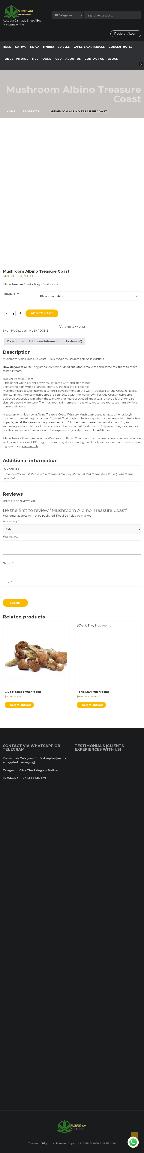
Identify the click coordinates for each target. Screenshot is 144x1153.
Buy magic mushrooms (65, 359)
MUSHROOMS (42, 58)
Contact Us (94, 58)
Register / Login (125, 33)
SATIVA (20, 46)
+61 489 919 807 (71, 1100)
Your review (11, 536)
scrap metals (30, 446)
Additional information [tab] (45, 341)
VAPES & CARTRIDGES (89, 46)
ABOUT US (73, 58)
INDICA (34, 46)
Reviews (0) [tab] (74, 341)
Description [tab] (15, 341)
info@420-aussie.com (120, 1100)
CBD (58, 58)
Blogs (113, 58)
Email (7, 582)
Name (8, 563)
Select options (20, 705)
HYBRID (48, 46)
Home (7, 46)
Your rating (11, 521)
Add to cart (42, 313)
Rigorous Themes (54, 1143)
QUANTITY (11, 294)
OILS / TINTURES (16, 58)
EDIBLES (64, 46)
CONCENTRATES (121, 46)
